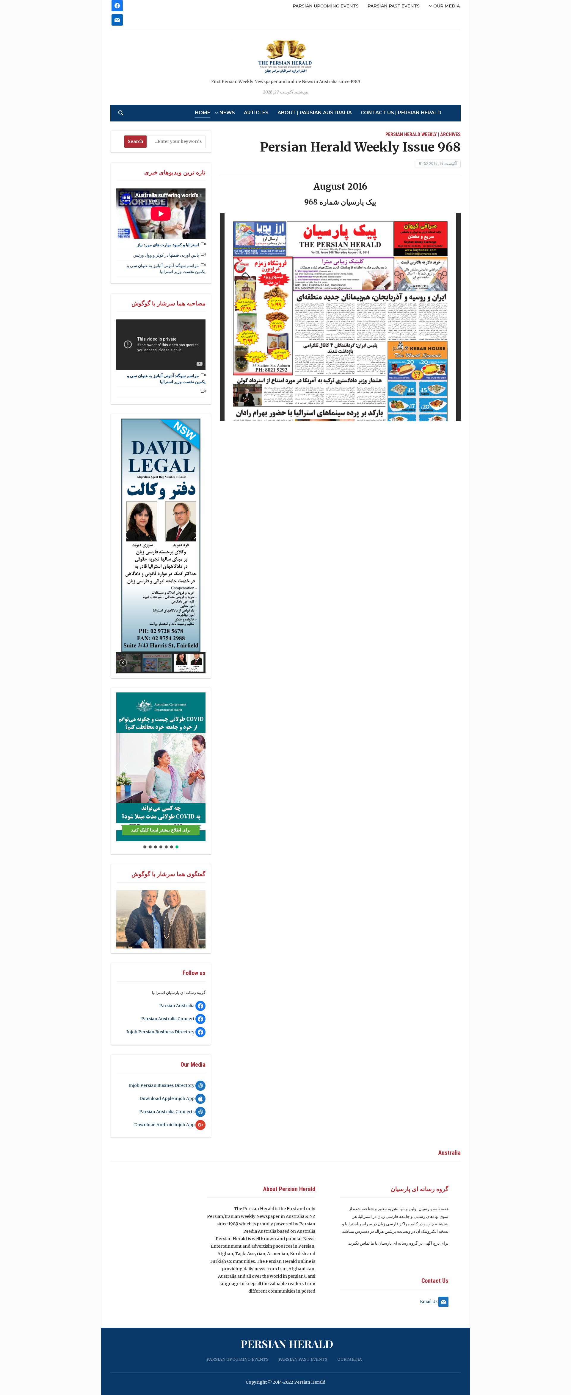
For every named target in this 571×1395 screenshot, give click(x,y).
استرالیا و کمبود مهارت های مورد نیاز (168, 244)
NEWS (227, 113)
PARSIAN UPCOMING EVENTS (326, 6)
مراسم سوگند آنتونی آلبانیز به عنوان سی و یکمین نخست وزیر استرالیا (166, 268)
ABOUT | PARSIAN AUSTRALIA (314, 113)
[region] (161, 546)
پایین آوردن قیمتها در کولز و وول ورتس (166, 255)
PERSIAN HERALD (287, 1343)
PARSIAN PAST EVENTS (394, 6)
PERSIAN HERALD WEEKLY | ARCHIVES (423, 134)
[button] (125, 535)
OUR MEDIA (446, 6)
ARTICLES (256, 113)
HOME (202, 113)
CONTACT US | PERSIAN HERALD (401, 113)
